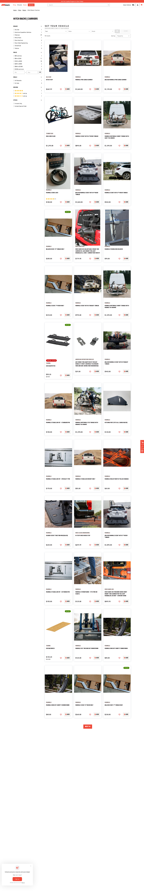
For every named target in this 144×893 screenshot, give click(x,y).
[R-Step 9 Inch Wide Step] (87, 514)
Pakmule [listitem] (17, 35)
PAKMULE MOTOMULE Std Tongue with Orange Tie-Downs (86, 423)
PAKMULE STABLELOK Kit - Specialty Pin (58, 479)
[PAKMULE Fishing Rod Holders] (117, 228)
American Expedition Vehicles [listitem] (23, 32)
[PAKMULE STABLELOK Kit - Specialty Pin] (58, 458)
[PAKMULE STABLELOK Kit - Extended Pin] (58, 570)
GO (40, 72)
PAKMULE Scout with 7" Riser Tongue (116, 192)
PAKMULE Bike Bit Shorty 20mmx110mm (57, 705)
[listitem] (27, 56)
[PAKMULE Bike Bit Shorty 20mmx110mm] (58, 684)
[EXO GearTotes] (58, 341)
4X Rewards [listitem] (18, 80)
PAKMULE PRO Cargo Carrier (83, 79)
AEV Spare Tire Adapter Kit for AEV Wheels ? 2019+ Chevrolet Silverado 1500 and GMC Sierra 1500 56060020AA (87, 364)
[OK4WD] (5, 5)
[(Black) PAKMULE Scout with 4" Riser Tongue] (87, 171)
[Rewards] (142, 446)
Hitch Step (49, 79)
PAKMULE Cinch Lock (52, 192)
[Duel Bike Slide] (58, 115)
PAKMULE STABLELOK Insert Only (85, 479)
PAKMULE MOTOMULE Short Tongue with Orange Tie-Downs (117, 306)
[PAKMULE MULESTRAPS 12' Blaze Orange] (117, 458)
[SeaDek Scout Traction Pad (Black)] (58, 514)
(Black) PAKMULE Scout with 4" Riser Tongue (86, 193)
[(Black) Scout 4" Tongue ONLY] (58, 228)
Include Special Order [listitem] (21, 106)
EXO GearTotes (50, 366)
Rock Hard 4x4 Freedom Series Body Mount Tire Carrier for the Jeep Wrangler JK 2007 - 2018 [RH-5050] (116, 593)
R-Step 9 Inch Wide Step (82, 535)
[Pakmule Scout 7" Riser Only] (58, 284)
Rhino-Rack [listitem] (18, 37)
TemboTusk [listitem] (18, 45)
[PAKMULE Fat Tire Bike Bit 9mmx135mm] (87, 627)
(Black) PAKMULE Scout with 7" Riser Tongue (116, 536)
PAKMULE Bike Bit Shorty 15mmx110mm (116, 648)
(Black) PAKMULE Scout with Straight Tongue (116, 363)
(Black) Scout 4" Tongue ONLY (55, 249)
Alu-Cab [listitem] (17, 29)
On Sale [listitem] (17, 83)
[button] (61, 89)
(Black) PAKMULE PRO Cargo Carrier (115, 79)
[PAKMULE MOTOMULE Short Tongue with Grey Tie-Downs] (117, 115)
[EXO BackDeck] (58, 627)
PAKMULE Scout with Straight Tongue (87, 305)
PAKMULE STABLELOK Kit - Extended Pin (58, 592)
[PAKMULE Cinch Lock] (58, 171)
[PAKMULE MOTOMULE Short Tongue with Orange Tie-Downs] (117, 284)
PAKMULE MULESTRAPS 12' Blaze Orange (117, 479)
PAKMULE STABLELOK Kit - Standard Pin (58, 422)
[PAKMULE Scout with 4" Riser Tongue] (87, 115)
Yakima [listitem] (17, 48)
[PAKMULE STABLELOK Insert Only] (87, 458)
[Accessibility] (142, 451)
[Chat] (142, 442)
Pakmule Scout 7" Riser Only (55, 305)
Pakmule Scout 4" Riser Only (84, 705)
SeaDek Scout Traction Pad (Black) (57, 535)
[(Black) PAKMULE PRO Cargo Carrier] (117, 58)
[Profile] (138, 5)
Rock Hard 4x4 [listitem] (19, 40)
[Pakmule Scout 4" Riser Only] (87, 684)
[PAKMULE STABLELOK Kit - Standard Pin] (58, 401)
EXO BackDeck (50, 648)
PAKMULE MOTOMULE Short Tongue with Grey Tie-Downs (117, 137)
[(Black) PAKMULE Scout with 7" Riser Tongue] (117, 514)
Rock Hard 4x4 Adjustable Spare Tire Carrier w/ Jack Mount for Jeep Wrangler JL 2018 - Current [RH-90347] (87, 251)
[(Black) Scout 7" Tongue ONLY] (117, 684)
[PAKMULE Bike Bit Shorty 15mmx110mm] (117, 627)
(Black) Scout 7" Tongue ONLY (114, 705)
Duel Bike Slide (50, 136)
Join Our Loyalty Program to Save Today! (72, 1)
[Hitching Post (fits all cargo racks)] (117, 401)
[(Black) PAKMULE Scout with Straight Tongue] (117, 341)
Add (68, 89)
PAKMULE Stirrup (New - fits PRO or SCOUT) (86, 593)
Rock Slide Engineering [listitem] (21, 43)
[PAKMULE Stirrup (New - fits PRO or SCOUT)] (87, 570)
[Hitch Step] (58, 58)
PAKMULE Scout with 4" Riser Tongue (86, 136)
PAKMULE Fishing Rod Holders (114, 249)
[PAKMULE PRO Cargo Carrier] (87, 58)
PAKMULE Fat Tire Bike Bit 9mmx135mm (86, 648)
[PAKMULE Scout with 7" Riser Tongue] (117, 171)
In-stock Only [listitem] (18, 103)
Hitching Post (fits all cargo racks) (116, 422)
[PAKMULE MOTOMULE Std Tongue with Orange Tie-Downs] (87, 401)
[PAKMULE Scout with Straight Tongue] (87, 284)
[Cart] (142, 5)
